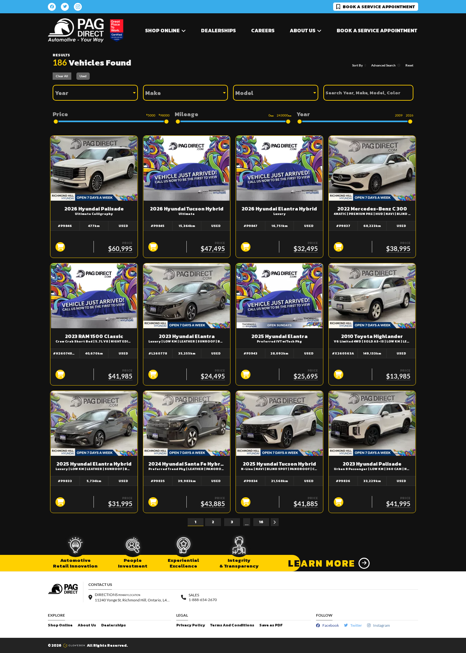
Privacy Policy (190, 625)
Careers (263, 30)
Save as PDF (270, 625)
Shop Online (60, 625)
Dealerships (218, 30)
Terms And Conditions (232, 625)
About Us (87, 625)
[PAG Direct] (76, 30)
